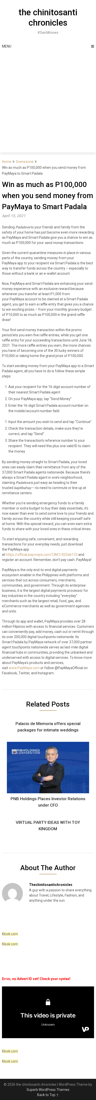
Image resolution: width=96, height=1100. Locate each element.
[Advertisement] (48, 102)
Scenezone (24, 162)
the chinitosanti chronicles (47, 17)
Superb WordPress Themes (48, 1090)
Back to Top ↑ (48, 1095)
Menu (6, 46)
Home (6, 162)
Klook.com (10, 934)
